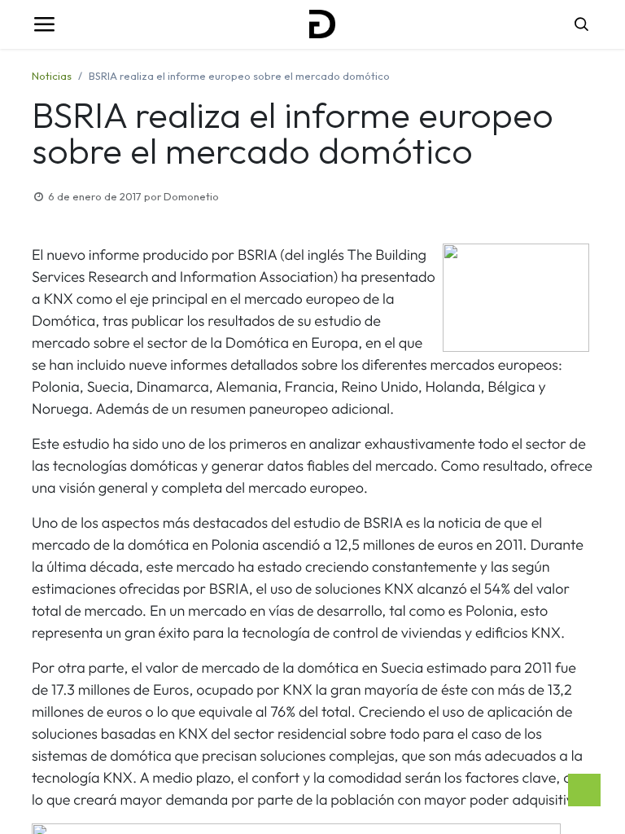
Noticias (52, 75)
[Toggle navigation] (44, 24)
